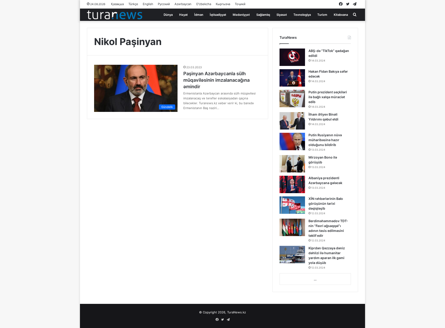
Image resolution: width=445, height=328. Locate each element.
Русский (164, 4)
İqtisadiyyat (218, 14)
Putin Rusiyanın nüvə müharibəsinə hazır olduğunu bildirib (325, 140)
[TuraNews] (114, 14)
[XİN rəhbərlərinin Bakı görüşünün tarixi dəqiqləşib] (292, 205)
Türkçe (133, 4)
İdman (198, 14)
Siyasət (282, 14)
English (148, 4)
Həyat (183, 14)
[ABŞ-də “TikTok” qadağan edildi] (292, 57)
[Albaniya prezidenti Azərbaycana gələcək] (292, 184)
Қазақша (117, 4)
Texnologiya (302, 14)
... (315, 279)
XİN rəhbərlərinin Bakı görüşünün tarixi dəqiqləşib (325, 203)
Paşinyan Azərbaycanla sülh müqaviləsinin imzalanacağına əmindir (216, 80)
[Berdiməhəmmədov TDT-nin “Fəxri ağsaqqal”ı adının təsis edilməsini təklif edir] (292, 227)
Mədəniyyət (241, 14)
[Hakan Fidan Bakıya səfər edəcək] (292, 78)
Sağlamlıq (263, 14)
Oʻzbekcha (203, 4)
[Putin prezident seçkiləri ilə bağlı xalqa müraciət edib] (292, 98)
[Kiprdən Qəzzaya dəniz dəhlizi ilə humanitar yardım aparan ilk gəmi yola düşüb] (292, 254)
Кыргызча (223, 4)
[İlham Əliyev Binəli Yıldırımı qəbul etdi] (292, 121)
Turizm (322, 14)
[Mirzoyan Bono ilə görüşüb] (292, 163)
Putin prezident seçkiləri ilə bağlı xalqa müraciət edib (327, 97)
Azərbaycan (183, 4)
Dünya (168, 14)
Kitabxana (341, 14)
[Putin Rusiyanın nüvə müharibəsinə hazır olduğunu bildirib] (292, 141)
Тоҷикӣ (240, 4)
